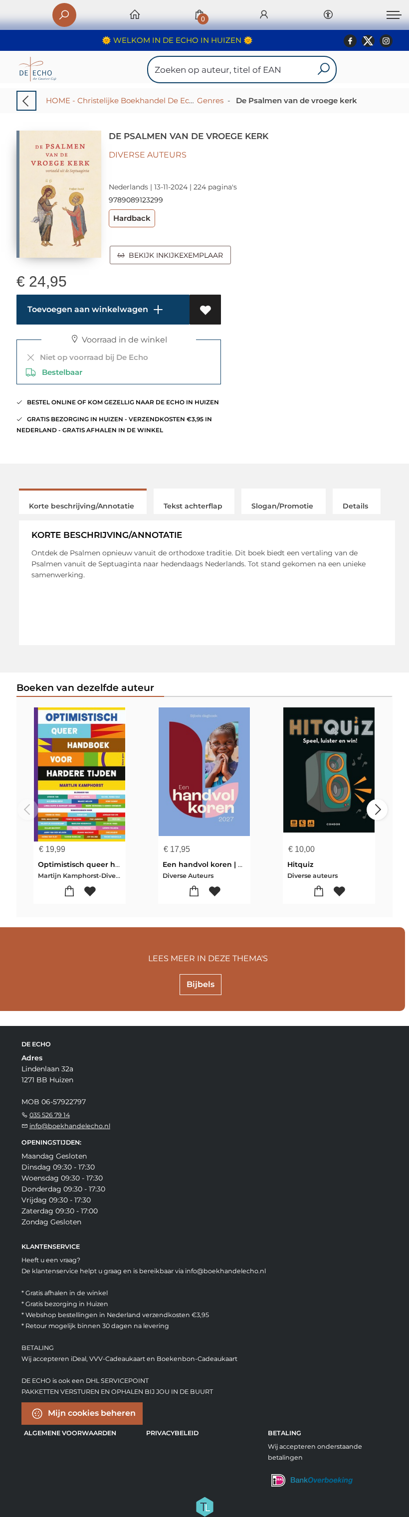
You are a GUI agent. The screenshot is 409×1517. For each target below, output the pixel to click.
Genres (210, 100)
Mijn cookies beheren (91, 1412)
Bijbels (200, 984)
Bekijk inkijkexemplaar (174, 255)
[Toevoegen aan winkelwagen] (69, 891)
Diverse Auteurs (148, 155)
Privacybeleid (172, 1433)
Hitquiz (300, 864)
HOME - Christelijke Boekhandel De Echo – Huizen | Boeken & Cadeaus (177, 100)
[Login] (264, 15)
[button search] (323, 69)
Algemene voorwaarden (70, 1433)
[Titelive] (204, 1505)
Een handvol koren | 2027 (209, 864)
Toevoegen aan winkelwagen (86, 309)
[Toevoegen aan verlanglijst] (205, 310)
